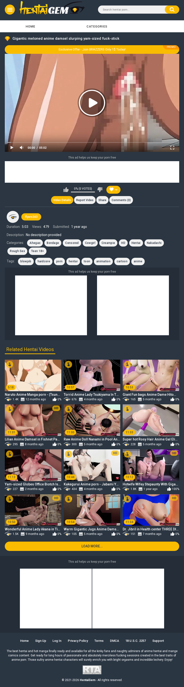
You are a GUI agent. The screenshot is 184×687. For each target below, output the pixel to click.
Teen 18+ (37, 251)
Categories (96, 26)
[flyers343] (13, 217)
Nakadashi (154, 243)
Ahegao (34, 243)
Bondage (53, 243)
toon (87, 261)
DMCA (114, 641)
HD (123, 243)
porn (59, 261)
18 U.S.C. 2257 (135, 641)
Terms (99, 641)
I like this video (66, 189)
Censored (72, 243)
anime (138, 261)
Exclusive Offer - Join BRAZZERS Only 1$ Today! (92, 49)
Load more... (92, 546)
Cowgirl (90, 243)
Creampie (108, 243)
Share (102, 200)
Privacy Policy (78, 641)
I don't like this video (99, 189)
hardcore (44, 261)
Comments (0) (121, 200)
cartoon (122, 261)
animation (103, 261)
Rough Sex (17, 251)
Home (30, 26)
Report (84, 200)
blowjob (25, 261)
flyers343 (31, 217)
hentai (73, 261)
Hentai (136, 243)
